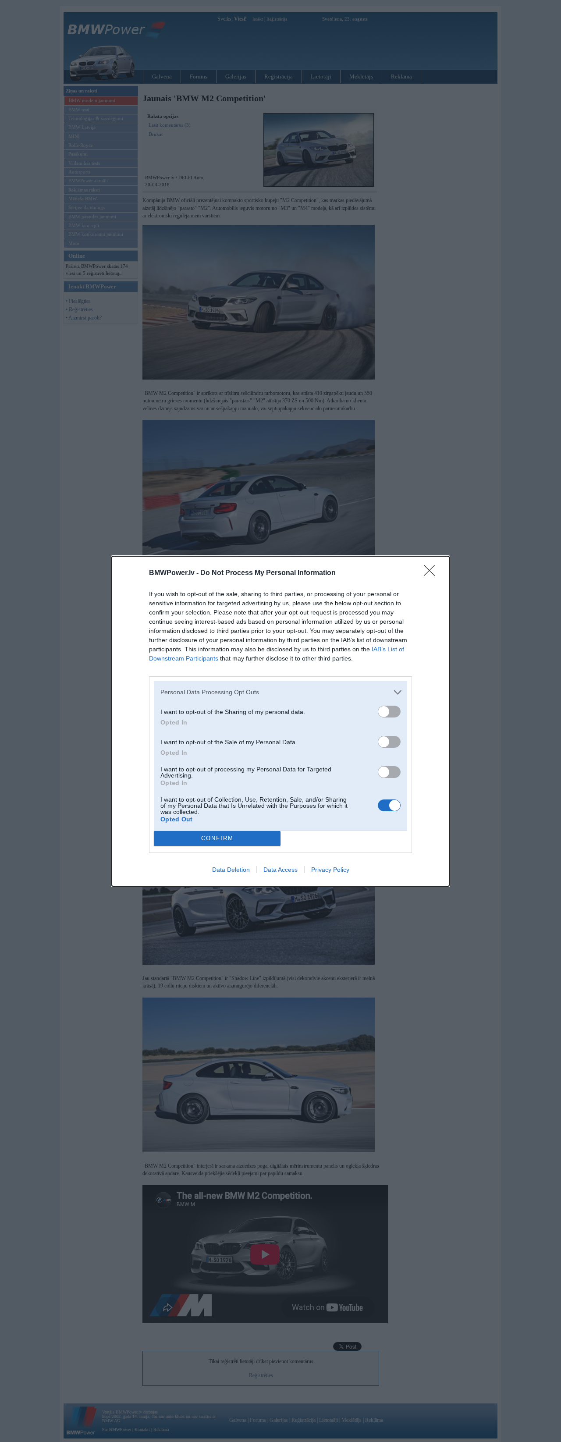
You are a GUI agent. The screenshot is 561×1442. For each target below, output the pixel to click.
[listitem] (280, 692)
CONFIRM (217, 838)
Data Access (280, 869)
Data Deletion (231, 869)
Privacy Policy (330, 869)
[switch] (389, 711)
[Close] (432, 573)
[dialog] (280, 721)
